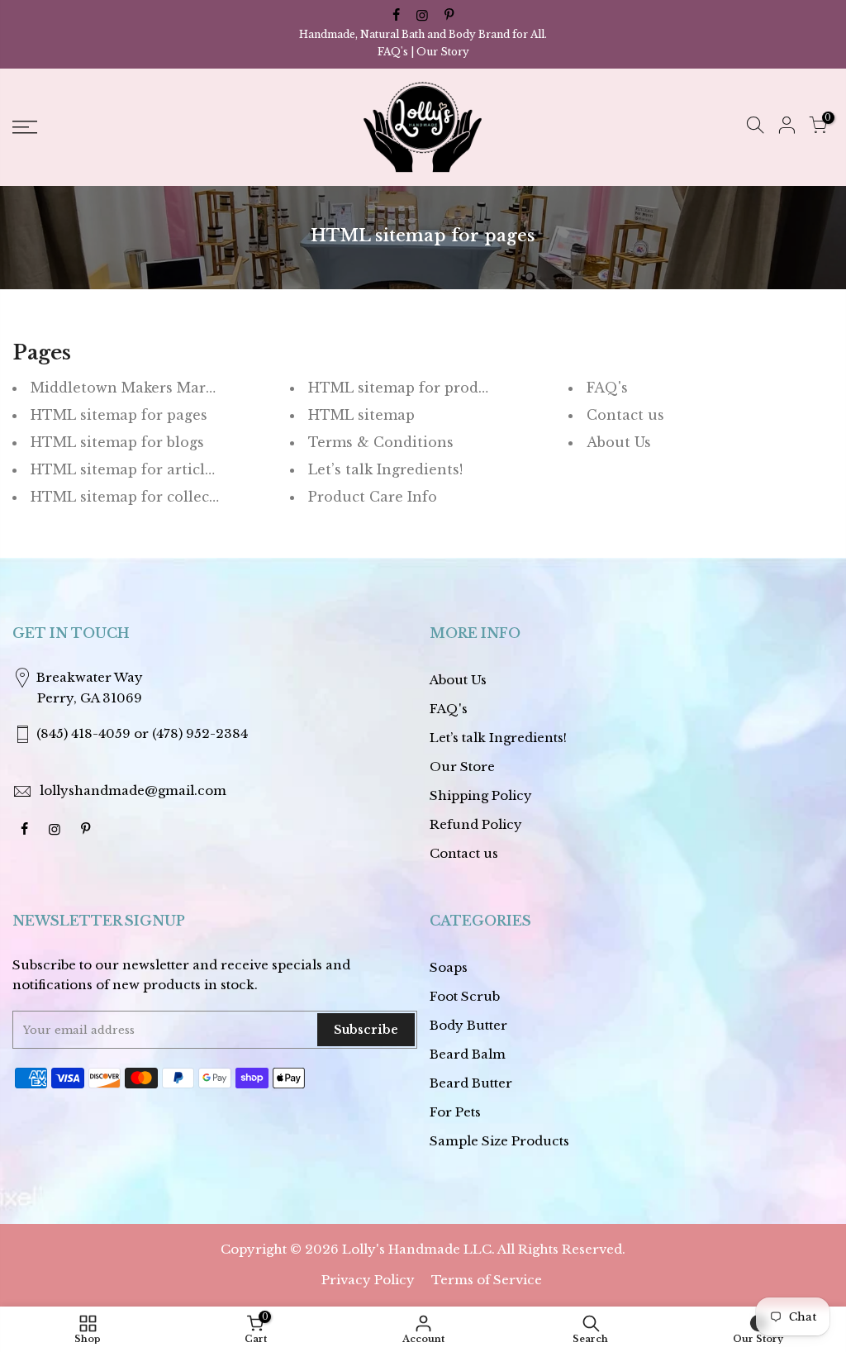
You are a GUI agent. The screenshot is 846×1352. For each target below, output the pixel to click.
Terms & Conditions (381, 442)
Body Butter (468, 1025)
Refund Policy (476, 824)
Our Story (442, 51)
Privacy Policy (368, 1280)
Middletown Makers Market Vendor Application (201, 387)
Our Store (462, 766)
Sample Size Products (499, 1141)
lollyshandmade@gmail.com (133, 790)
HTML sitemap (361, 415)
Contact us (625, 415)
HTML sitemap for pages (119, 415)
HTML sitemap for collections (138, 496)
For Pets (455, 1112)
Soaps (449, 967)
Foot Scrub (465, 996)
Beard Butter (471, 1083)
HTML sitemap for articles (125, 469)
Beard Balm (468, 1054)
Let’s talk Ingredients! (385, 469)
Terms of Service (486, 1280)
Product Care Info (372, 496)
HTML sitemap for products (408, 387)
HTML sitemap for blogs (117, 442)
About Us (619, 442)
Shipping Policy (481, 795)
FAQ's (393, 51)
